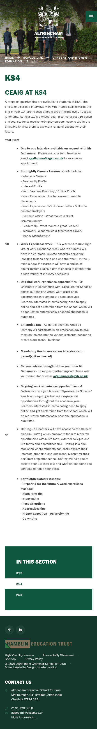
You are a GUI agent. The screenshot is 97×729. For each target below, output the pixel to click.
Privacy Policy (34, 659)
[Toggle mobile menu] (91, 16)
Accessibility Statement (58, 655)
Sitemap (10, 659)
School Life (33, 57)
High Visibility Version (19, 655)
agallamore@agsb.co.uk (46, 158)
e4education (49, 667)
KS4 (35, 61)
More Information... (24, 717)
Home (9, 57)
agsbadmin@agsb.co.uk (27, 713)
